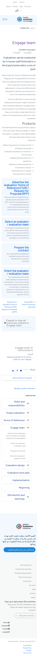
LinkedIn (5, 632)
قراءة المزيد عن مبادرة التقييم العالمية (21, 550)
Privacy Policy (27, 648)
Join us (21, 2)
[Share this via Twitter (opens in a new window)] (21, 370)
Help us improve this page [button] (21, 378)
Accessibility (27, 645)
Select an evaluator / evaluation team (17, 223)
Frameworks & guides (23, 569)
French (15, 53)
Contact (15, 6)
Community (27, 581)
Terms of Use (27, 653)
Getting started (25, 565)
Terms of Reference (14, 420)
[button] (6, 19)
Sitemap (28, 650)
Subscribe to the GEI (26, 615)
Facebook (5, 626)
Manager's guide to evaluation (24, 388)
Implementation (21, 480)
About (8, 6)
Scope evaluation (15, 412)
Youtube (5, 629)
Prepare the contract (21, 249)
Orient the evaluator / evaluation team (16, 272)
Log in (15, 2)
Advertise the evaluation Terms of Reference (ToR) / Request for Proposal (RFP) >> (9, 307)
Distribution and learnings (16, 496)
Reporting (24, 487)
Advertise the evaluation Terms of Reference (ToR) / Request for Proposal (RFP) (16, 187)
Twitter (5, 622)
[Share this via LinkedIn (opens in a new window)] (13, 370)
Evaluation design (15, 465)
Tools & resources (24, 577)
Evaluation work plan (19, 472)
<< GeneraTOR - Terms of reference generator (28, 304)
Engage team (25, 28)
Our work (27, 6)
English (26, 53)
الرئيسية (32, 28)
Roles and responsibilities (16, 403)
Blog (21, 6)
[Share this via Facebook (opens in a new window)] (17, 370)
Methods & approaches (23, 573)
